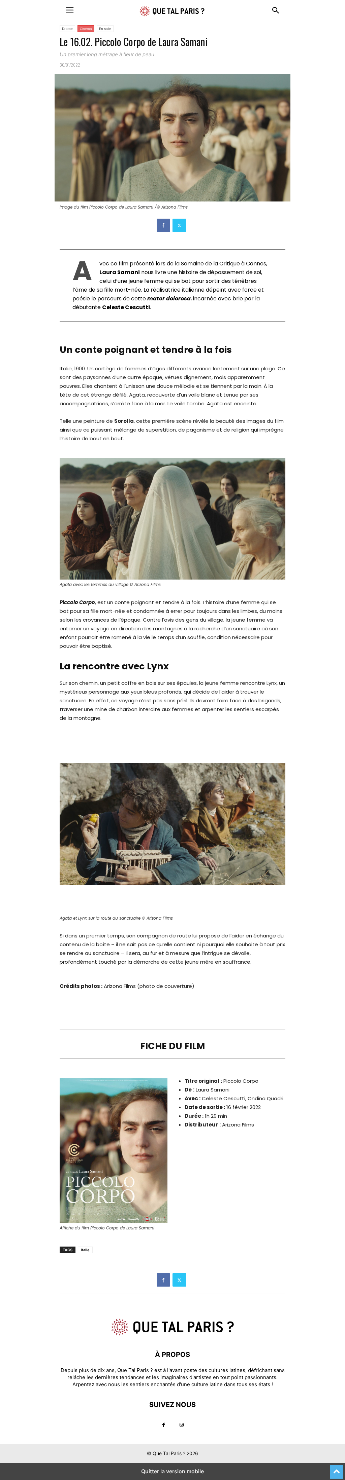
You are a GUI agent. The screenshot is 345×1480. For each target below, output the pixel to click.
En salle (105, 29)
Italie (85, 1250)
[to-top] (336, 1469)
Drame (67, 29)
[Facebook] (163, 225)
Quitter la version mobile (172, 1471)
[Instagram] (181, 1425)
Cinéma (86, 29)
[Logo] (172, 1334)
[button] (70, 10)
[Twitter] (179, 225)
